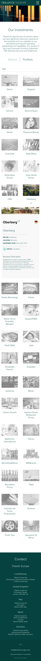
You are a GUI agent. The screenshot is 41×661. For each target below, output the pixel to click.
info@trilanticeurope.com (20, 650)
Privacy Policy (27, 654)
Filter (4, 69)
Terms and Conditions (16, 654)
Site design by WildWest (20, 658)
